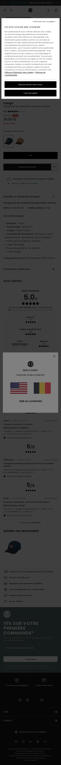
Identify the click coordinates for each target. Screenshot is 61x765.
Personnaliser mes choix (30, 84)
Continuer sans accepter (44, 22)
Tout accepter (30, 93)
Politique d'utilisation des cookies (19, 72)
